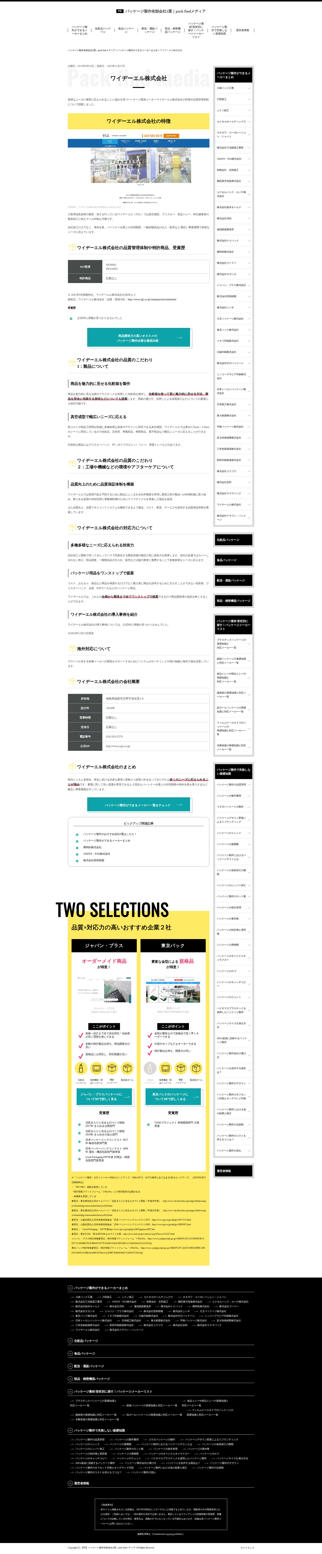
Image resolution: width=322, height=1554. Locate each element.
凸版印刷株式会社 (226, 352)
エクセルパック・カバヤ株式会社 (231, 194)
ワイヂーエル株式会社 (229, 504)
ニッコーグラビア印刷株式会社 (231, 376)
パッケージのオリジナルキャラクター (231, 958)
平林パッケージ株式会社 (230, 426)
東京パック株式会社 (228, 329)
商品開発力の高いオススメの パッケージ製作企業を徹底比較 (138, 338)
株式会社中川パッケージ (230, 363)
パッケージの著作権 (228, 918)
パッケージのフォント (229, 997)
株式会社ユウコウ (226, 471)
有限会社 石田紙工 (228, 170)
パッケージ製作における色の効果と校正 (231, 1111)
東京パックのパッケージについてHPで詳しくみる (170, 1097)
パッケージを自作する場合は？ (231, 1070)
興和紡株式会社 (92, 847)
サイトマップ (247, 1548)
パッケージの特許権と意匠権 (231, 931)
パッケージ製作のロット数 (231, 896)
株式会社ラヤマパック (229, 493)
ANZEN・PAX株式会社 (96, 853)
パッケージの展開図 (228, 844)
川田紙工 (222, 99)
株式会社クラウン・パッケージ (231, 517)
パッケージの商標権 (228, 944)
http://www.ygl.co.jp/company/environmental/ (152, 299)
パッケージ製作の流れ (229, 1150)
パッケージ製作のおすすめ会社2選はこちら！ (110, 834)
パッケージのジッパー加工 (231, 885)
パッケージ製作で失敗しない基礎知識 (219, 30)
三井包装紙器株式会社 (229, 448)
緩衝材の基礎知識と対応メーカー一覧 (231, 694)
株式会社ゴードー (226, 263)
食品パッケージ (126, 30)
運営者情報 (242, 30)
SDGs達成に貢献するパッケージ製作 (232, 1040)
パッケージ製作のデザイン (231, 1083)
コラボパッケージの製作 (230, 806)
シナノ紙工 (223, 110)
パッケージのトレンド (229, 833)
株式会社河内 (224, 218)
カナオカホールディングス (231, 121)
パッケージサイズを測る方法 (231, 1025)
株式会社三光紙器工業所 (230, 147)
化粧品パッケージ (103, 30)
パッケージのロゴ (226, 971)
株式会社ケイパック (228, 240)
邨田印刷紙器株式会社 (229, 460)
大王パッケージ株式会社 (230, 318)
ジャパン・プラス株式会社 (231, 285)
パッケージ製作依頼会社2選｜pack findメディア (165, 11)
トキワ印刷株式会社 (228, 340)
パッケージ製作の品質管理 (231, 784)
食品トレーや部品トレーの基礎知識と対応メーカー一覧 (231, 677)
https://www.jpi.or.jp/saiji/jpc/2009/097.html (171, 1224)
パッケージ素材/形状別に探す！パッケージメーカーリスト (196, 30)
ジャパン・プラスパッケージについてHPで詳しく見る (101, 1097)
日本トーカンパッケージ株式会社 (231, 391)
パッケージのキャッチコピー (231, 984)
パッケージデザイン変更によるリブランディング (231, 819)
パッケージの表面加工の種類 (231, 872)
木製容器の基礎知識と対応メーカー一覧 (231, 747)
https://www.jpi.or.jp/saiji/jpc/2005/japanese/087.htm (132, 1229)
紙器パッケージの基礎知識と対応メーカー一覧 (231, 660)
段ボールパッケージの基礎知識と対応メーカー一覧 (231, 709)
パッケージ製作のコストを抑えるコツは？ (231, 1137)
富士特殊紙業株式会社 (229, 437)
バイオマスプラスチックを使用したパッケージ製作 (231, 1010)
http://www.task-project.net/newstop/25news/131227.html (148, 1234)
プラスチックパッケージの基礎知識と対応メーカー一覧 (231, 643)
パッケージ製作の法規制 (230, 1124)
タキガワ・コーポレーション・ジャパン (231, 134)
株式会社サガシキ (226, 274)
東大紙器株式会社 (226, 415)
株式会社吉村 (224, 482)
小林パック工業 (225, 88)
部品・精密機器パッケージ (173, 30)
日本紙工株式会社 (226, 404)
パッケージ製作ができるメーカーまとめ (79, 30)
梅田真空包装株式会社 (229, 181)
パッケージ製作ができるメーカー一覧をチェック (138, 805)
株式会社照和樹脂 (93, 860)
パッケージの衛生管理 (229, 907)
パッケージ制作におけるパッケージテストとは (231, 857)
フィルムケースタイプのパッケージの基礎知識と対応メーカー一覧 (231, 728)
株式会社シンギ (225, 307)
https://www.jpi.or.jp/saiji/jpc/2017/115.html (171, 1219)
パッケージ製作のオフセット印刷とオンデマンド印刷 (231, 1096)
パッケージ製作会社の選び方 (231, 1055)
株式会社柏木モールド (229, 207)
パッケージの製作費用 (229, 795)
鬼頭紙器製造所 (225, 229)
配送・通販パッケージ (149, 30)
